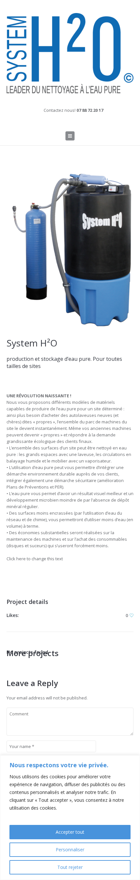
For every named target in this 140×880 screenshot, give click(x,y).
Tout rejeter (70, 867)
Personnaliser (70, 849)
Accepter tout (70, 832)
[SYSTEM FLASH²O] (70, 250)
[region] (70, 817)
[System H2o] (70, 53)
